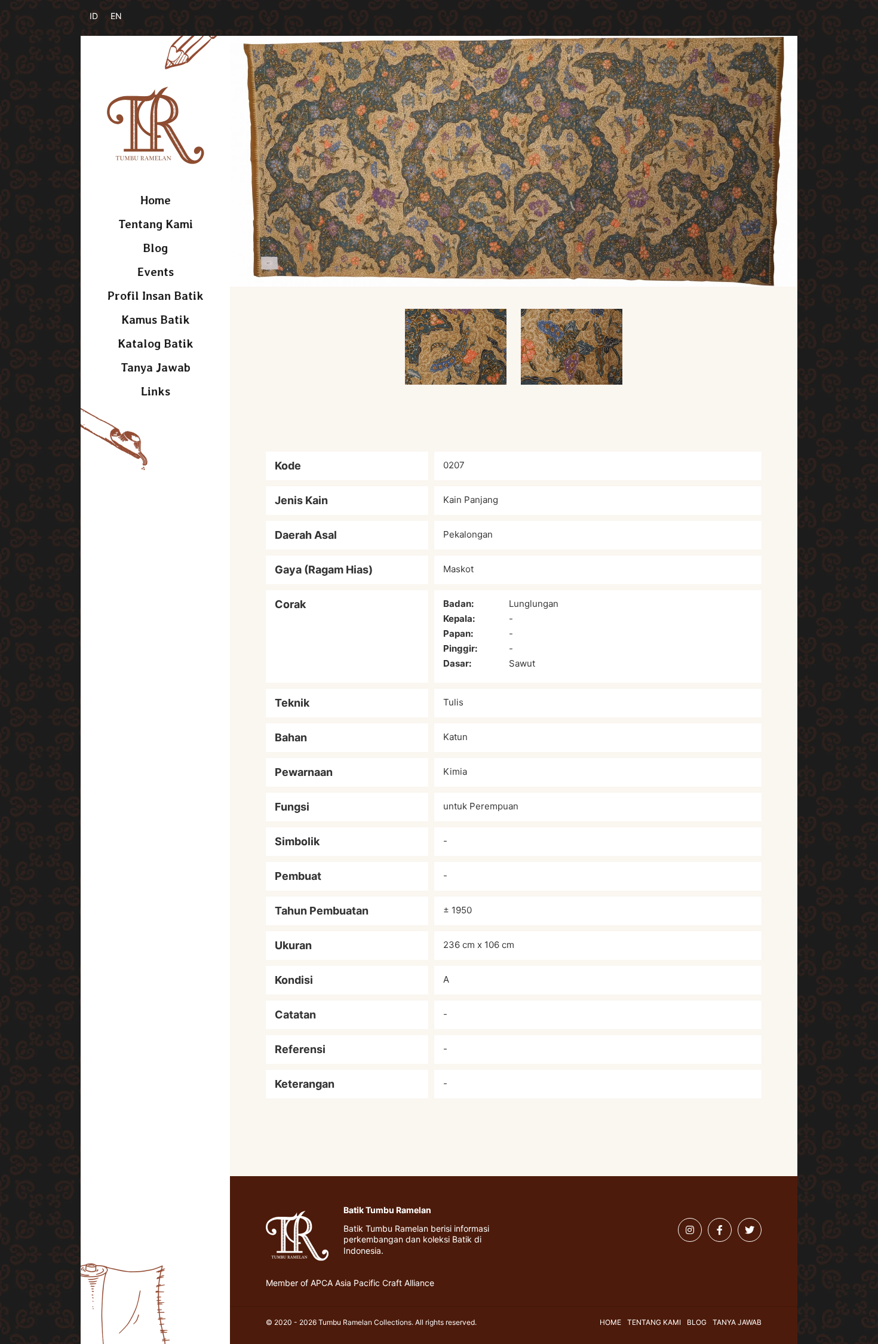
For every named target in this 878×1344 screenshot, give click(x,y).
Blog (155, 248)
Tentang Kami (155, 224)
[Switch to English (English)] (123, 22)
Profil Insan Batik (156, 296)
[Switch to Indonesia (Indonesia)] (103, 22)
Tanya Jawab (156, 367)
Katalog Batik (156, 343)
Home (155, 200)
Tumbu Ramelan (155, 125)
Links (155, 391)
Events (155, 272)
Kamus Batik (155, 319)
